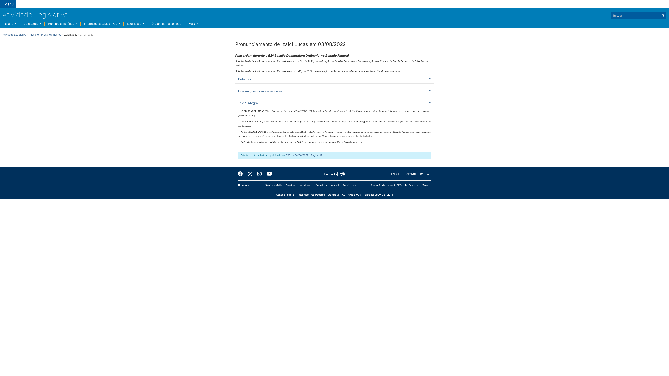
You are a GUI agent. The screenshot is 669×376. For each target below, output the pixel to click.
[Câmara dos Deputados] (326, 174)
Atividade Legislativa (35, 14)
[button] (47, 2)
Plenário (8, 23)
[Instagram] (259, 174)
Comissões (31, 23)
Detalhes (244, 79)
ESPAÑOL (410, 174)
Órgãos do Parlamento (166, 23)
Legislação (134, 23)
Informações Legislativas (101, 23)
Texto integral (248, 103)
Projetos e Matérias (61, 23)
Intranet (245, 185)
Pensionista (349, 185)
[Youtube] (268, 174)
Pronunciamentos (51, 34)
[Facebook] (241, 174)
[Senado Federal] (30, 2)
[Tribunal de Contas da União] (342, 174)
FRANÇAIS (425, 174)
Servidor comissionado (299, 185)
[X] (250, 174)
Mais (192, 23)
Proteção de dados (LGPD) (386, 185)
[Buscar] (662, 15)
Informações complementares (260, 91)
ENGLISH (396, 174)
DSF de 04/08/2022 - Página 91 (304, 155)
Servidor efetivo (274, 185)
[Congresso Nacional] (334, 174)
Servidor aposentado (328, 185)
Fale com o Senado (106, 2)
